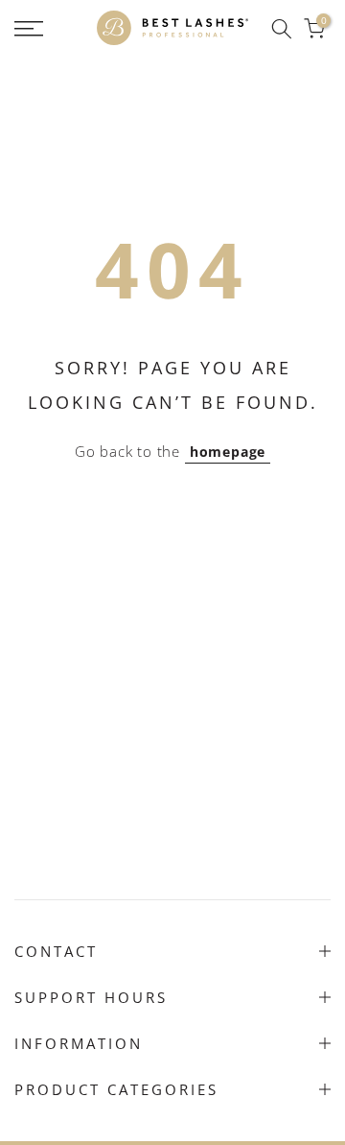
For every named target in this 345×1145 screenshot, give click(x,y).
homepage (227, 451)
